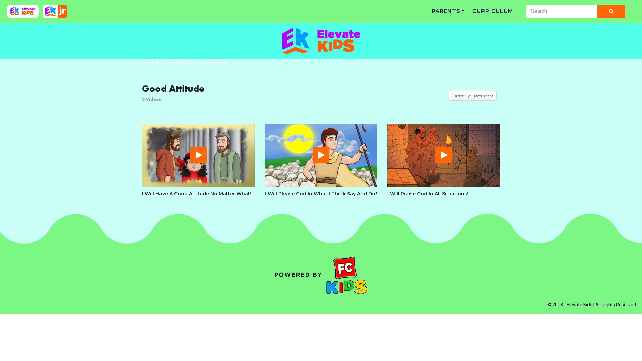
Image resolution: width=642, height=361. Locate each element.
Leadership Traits (178, 63)
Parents (446, 11)
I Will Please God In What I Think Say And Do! (321, 194)
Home (147, 63)
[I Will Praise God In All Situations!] (443, 155)
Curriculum (492, 11)
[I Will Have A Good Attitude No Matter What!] (198, 155)
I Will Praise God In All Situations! (427, 194)
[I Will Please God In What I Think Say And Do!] (321, 155)
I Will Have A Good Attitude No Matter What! (196, 194)
